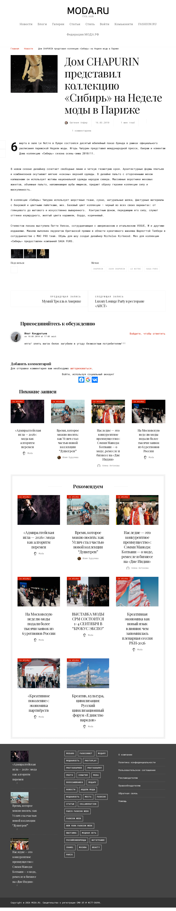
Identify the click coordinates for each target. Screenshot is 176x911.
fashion (101, 797)
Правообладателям (129, 785)
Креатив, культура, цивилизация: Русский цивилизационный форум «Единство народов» (88, 707)
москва (83, 847)
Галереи (58, 24)
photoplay (90, 761)
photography (94, 768)
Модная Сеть (89, 833)
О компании (125, 754)
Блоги (42, 24)
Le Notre (135, 269)
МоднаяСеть (72, 761)
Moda (96, 775)
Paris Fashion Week (77, 811)
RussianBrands (74, 782)
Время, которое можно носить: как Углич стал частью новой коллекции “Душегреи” (68, 440)
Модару (92, 782)
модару (102, 753)
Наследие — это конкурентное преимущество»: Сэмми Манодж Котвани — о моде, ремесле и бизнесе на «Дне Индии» (108, 444)
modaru (70, 753)
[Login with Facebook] (81, 380)
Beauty (96, 847)
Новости (26, 24)
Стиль (90, 24)
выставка (71, 833)
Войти (104, 24)
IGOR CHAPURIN (117, 269)
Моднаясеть (72, 797)
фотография (98, 840)
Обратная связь (128, 793)
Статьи (74, 24)
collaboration (88, 804)
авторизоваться (80, 368)
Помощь (122, 801)
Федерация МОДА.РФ (83, 34)
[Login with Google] (88, 380)
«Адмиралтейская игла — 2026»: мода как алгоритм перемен (28, 438)
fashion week (73, 818)
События (83, 775)
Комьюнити (123, 24)
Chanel (70, 847)
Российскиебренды (76, 840)
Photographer (74, 768)
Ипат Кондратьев (35, 333)
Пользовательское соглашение (137, 770)
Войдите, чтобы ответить (147, 333)
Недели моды (88, 789)
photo (69, 775)
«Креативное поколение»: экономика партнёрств (39, 703)
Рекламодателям (128, 777)
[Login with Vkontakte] (95, 380)
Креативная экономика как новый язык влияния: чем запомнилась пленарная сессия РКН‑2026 (137, 628)
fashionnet (86, 753)
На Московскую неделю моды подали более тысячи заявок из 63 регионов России (149, 440)
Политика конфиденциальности (137, 762)
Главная (15, 48)
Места (88, 797)
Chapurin (98, 269)
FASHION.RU (147, 24)
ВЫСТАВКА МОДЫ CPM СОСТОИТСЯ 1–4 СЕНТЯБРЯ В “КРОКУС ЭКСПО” (88, 621)
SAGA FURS (152, 269)
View (25, 411)
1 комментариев (81, 130)
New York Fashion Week (79, 826)
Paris (69, 855)
